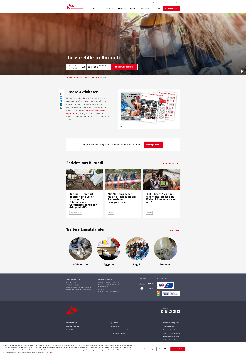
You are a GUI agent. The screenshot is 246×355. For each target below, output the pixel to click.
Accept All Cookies (178, 349)
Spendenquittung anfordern (119, 333)
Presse (149, 2)
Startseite (69, 77)
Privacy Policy (49, 352)
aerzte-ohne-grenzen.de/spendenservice (78, 289)
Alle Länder (175, 230)
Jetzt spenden (172, 8)
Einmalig (74, 68)
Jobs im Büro (70, 330)
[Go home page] (75, 6)
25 (89, 67)
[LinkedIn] (178, 312)
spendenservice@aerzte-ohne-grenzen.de (78, 287)
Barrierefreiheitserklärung (170, 340)
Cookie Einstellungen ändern (171, 333)
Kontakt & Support (158, 2)
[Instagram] (166, 312)
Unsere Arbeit (78, 77)
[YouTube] (174, 312)
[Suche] (159, 9)
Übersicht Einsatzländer (92, 77)
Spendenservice (115, 326)
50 (95, 67)
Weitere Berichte (170, 164)
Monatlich (75, 66)
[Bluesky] (170, 312)
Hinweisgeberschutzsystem (171, 336)
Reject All (162, 349)
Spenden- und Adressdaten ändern (121, 330)
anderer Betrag (102, 65)
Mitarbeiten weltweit (72, 326)
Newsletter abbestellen (170, 330)
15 (83, 67)
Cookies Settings (148, 349)
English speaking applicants (172, 2)
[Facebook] (162, 312)
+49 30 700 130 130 (72, 285)
